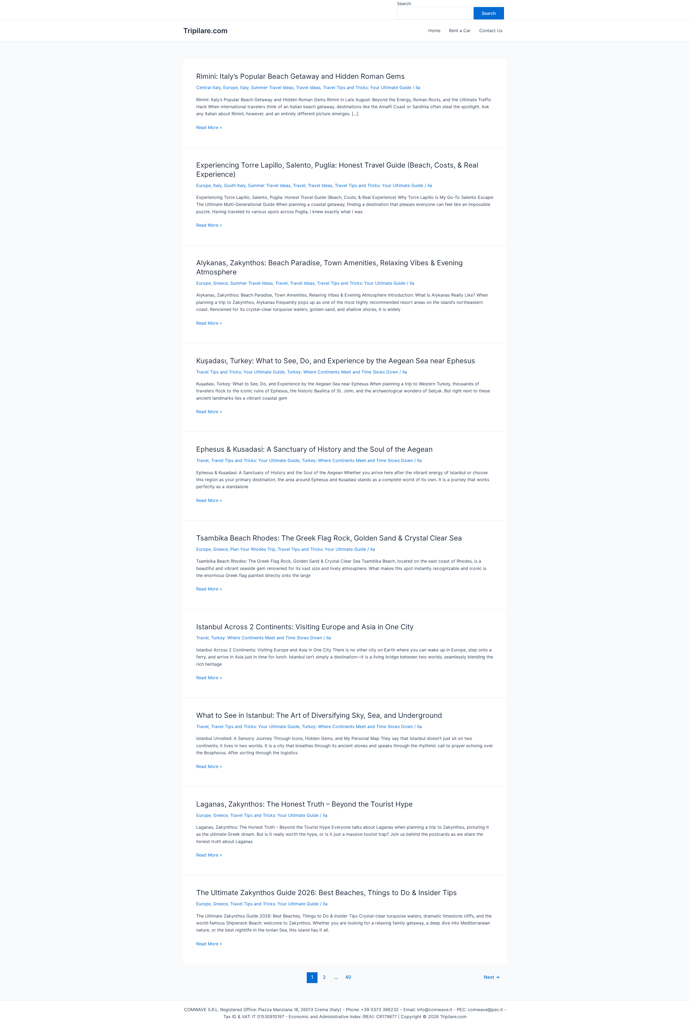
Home (434, 30)
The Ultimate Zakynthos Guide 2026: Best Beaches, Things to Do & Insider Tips (326, 892)
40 (348, 977)
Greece (220, 283)
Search (404, 3)
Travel (299, 185)
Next (492, 977)
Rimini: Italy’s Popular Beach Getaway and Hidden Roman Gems (300, 76)
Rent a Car (460, 30)
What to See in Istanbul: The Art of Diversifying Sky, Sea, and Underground (319, 715)
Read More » (209, 127)
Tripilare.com (205, 30)
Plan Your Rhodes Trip (252, 549)
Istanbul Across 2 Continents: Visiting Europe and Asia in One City (304, 627)
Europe (230, 87)
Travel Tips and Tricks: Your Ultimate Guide (367, 87)
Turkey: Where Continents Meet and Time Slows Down (342, 372)
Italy (244, 87)
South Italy (235, 185)
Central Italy (208, 87)
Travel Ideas (308, 87)
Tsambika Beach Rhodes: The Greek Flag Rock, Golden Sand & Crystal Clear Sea (329, 538)
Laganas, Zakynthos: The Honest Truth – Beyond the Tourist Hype (304, 804)
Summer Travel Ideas (272, 87)
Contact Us (490, 30)
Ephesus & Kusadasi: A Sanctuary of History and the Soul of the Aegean (314, 449)
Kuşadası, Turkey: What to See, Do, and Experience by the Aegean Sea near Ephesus (335, 360)
